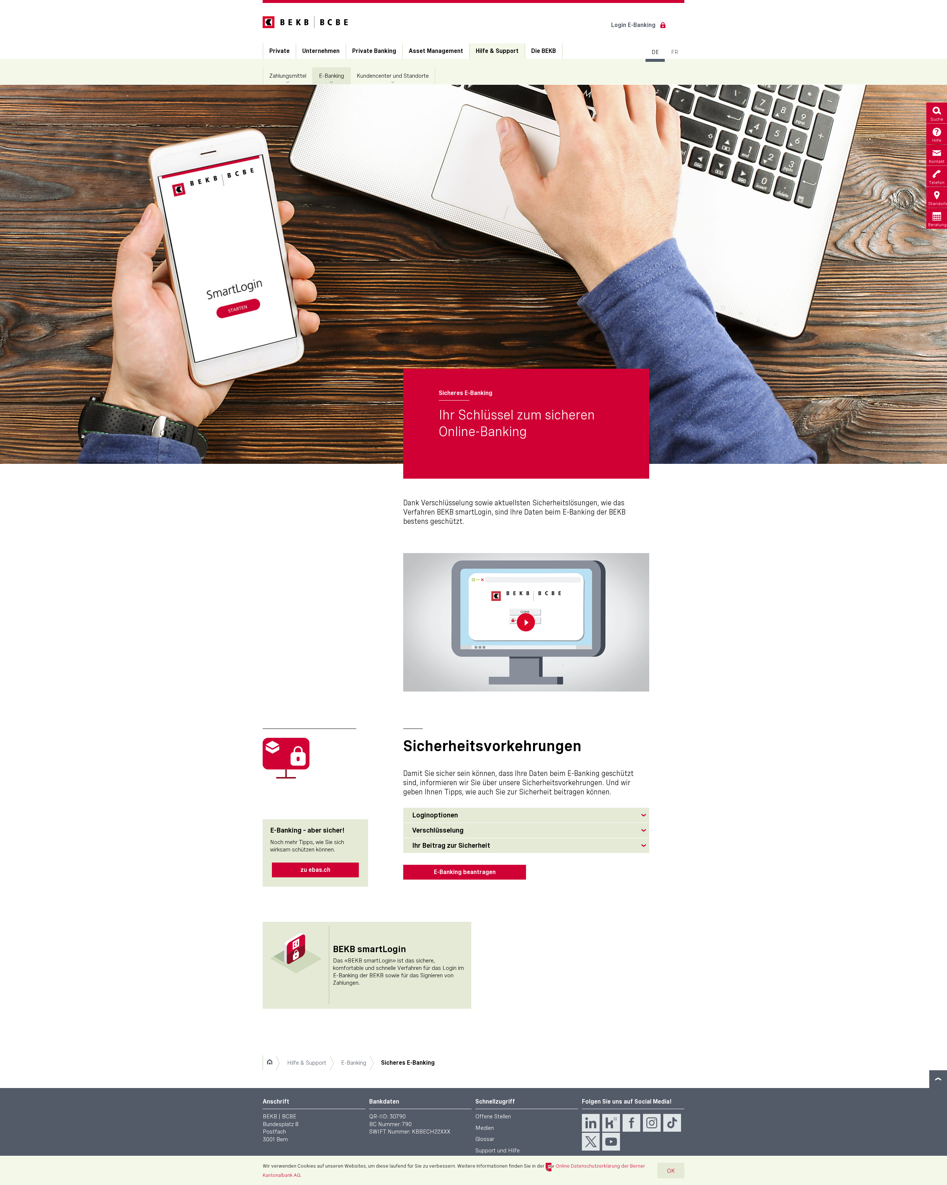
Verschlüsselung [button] (438, 830)
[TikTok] (672, 1123)
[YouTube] (611, 1142)
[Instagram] (652, 1123)
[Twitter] (591, 1142)
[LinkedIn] (591, 1123)
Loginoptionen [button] (435, 815)
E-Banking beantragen (465, 872)
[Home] (269, 1062)
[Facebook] (631, 1123)
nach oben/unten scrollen (938, 1079)
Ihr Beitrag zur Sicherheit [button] (451, 845)
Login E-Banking (633, 25)
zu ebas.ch (315, 869)
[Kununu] (611, 1123)
